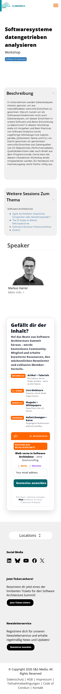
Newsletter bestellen (20, 647)
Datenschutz (15, 679)
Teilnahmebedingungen (23, 683)
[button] (30, 535)
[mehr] (16, 230)
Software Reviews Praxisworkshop (31, 226)
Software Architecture (16, 59)
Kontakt (38, 688)
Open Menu (55, 5)
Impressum (44, 679)
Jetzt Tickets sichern (20, 602)
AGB (30, 679)
